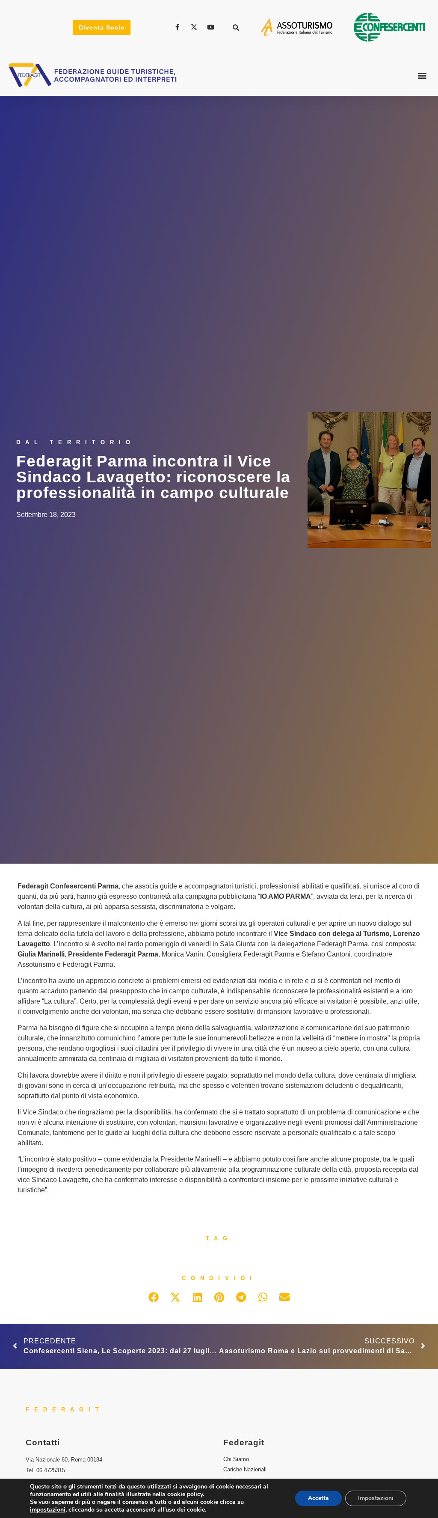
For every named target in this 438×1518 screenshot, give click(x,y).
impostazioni (47, 1510)
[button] (236, 27)
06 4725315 (50, 1470)
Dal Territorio (75, 442)
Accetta (318, 1498)
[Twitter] (195, 27)
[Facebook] (179, 27)
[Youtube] (212, 27)
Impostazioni (376, 1498)
